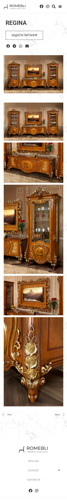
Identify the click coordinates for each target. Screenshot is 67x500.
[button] (60, 6)
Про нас (33, 461)
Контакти (33, 479)
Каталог (33, 470)
